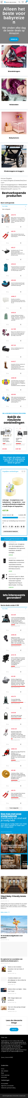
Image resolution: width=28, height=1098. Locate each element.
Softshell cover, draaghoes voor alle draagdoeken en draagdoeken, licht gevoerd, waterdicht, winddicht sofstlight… (17, 548)
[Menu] (2, 2)
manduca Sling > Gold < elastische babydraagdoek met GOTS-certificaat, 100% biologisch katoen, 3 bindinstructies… (18, 775)
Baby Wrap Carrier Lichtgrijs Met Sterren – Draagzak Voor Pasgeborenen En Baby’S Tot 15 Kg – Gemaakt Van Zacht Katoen (18, 220)
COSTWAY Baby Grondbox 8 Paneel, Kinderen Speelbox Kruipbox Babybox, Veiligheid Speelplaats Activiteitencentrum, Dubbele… (18, 383)
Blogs (2, 1073)
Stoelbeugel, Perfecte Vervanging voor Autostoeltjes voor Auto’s (13, 502)
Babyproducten (12, 542)
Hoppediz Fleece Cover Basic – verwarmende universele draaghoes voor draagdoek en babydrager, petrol (18, 268)
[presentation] (2, 433)
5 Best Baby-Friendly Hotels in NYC (13, 897)
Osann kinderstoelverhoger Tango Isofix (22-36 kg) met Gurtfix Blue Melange (17, 284)
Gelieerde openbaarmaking (8, 1088)
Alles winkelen (4, 1071)
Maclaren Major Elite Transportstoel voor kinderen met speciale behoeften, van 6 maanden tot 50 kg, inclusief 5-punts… (18, 734)
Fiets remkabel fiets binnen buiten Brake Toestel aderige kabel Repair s (18, 235)
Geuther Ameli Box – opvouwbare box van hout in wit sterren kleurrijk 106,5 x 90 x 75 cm (18, 301)
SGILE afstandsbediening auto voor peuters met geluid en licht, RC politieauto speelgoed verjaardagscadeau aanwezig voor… (18, 399)
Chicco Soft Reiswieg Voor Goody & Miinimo (17, 348)
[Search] (19, 2)
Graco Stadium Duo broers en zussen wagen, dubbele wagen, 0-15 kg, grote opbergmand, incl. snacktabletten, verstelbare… (18, 661)
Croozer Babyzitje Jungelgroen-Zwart (16, 700)
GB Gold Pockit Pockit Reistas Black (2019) (16, 716)
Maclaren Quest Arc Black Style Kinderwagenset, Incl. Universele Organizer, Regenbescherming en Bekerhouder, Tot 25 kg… (16, 581)
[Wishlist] (23, 2)
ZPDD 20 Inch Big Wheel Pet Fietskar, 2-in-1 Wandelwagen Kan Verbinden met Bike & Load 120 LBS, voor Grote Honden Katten (18, 755)
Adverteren (4, 1077)
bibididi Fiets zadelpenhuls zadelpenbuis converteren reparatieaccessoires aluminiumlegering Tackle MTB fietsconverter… (16, 564)
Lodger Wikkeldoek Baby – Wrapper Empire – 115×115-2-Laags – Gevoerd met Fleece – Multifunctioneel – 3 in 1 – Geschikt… (18, 318)
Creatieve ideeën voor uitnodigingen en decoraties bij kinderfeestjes (17, 980)
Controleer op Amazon (11, 529)
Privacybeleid (4, 1083)
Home (2, 1069)
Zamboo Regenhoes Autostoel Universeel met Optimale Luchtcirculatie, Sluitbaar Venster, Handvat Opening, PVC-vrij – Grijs (18, 681)
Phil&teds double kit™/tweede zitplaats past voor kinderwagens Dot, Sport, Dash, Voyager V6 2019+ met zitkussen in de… (18, 640)
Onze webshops (5, 1075)
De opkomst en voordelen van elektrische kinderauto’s (11, 960)
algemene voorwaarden (7, 1085)
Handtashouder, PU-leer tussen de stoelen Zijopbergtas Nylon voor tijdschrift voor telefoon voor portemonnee (18, 253)
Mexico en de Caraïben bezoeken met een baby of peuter (16, 969)
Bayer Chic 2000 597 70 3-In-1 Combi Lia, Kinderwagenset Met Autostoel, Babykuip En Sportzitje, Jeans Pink (18, 333)
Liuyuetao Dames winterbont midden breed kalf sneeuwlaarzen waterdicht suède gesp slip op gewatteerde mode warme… (18, 367)
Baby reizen (4, 912)
